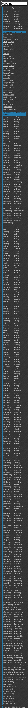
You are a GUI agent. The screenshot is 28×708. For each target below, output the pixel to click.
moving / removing (9, 97)
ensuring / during (9, 66)
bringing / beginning (10, 56)
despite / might (8, 80)
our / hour (6, 71)
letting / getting (8, 68)
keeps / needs (8, 37)
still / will (6, 54)
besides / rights (8, 73)
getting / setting (8, 104)
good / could (7, 107)
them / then (7, 75)
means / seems (8, 58)
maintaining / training (10, 39)
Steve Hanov (20, 707)
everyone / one (8, 87)
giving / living (7, 61)
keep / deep (7, 34)
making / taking (8, 90)
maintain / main (8, 46)
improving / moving (9, 63)
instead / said (8, 85)
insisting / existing (9, 109)
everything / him (8, 83)
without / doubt (8, 99)
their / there (7, 102)
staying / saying (8, 42)
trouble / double (8, 95)
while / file (6, 78)
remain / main (8, 44)
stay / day (6, 51)
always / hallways (9, 49)
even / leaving (8, 92)
